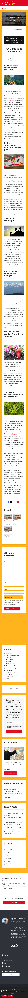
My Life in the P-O (10, 672)
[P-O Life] (8, 3)
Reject (10, 995)
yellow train (11, 100)
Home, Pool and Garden (12, 666)
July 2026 (8, 852)
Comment (7, 562)
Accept (4, 995)
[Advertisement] (14, 629)
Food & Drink (9, 659)
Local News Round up (14, 19)
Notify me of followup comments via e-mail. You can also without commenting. (13, 602)
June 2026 (8, 855)
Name (6, 582)
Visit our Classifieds (10, 773)
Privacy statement (19, 898)
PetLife (8, 678)
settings (12, 993)
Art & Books (9, 653)
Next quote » (7, 797)
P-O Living (7, 649)
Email (6, 589)
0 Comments (19, 29)
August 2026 (9, 850)
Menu (5, 8)
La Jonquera (14, 434)
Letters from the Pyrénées (12, 668)
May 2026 (8, 858)
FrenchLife (8, 661)
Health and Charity (11, 663)
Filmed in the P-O (10, 657)
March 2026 (9, 864)
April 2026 (8, 861)
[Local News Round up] (8, 516)
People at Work (10, 676)
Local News (9, 670)
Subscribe (14, 731)
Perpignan (16, 177)
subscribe (17, 602)
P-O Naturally (9, 674)
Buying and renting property (13, 655)
